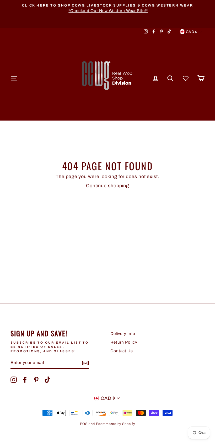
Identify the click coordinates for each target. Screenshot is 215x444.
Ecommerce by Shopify (115, 424)
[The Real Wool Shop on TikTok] (47, 380)
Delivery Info (122, 334)
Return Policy (123, 342)
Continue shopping (107, 185)
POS (84, 424)
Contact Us (121, 351)
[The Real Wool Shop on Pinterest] (36, 380)
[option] (107, 8)
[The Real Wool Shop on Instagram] (13, 380)
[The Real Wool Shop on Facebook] (25, 380)
